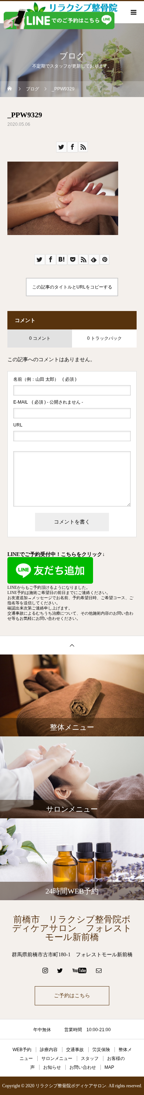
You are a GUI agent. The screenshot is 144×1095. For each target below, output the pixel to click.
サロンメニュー (56, 1058)
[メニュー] (133, 12)
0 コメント (40, 338)
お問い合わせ (82, 1067)
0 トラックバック (104, 338)
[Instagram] (45, 970)
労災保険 (101, 1049)
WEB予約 (22, 1049)
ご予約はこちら (72, 995)
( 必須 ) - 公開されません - (48, 402)
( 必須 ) (44, 379)
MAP (109, 1067)
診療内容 (49, 1049)
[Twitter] (60, 970)
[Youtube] (79, 970)
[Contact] (99, 970)
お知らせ (52, 1067)
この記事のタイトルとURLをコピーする (72, 287)
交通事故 (75, 1049)
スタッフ (90, 1058)
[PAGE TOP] (72, 645)
